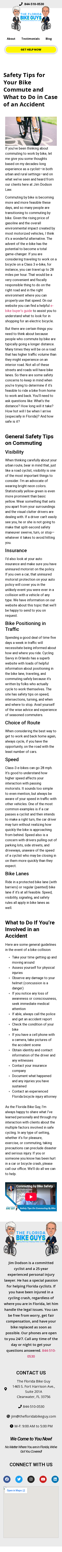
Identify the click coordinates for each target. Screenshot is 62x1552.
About (11, 39)
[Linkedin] (55, 1479)
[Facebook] (7, 1479)
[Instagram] (31, 1479)
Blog (49, 39)
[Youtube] (43, 1479)
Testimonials (30, 39)
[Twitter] (19, 1479)
